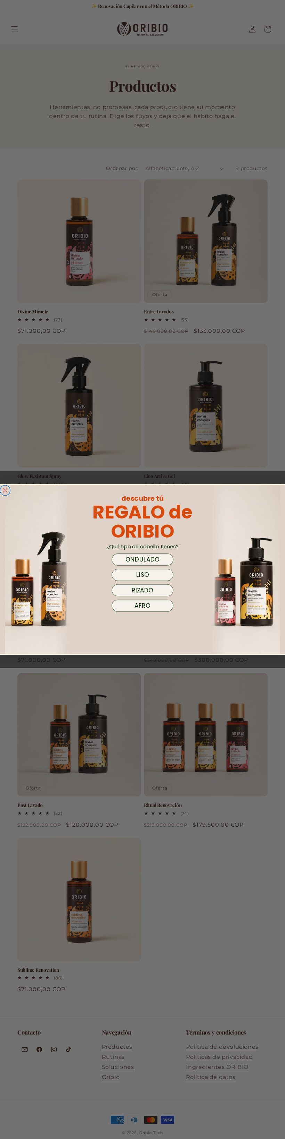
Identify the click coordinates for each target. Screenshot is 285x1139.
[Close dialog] (5, 490)
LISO (142, 575)
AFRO (142, 605)
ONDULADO (142, 559)
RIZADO (142, 590)
